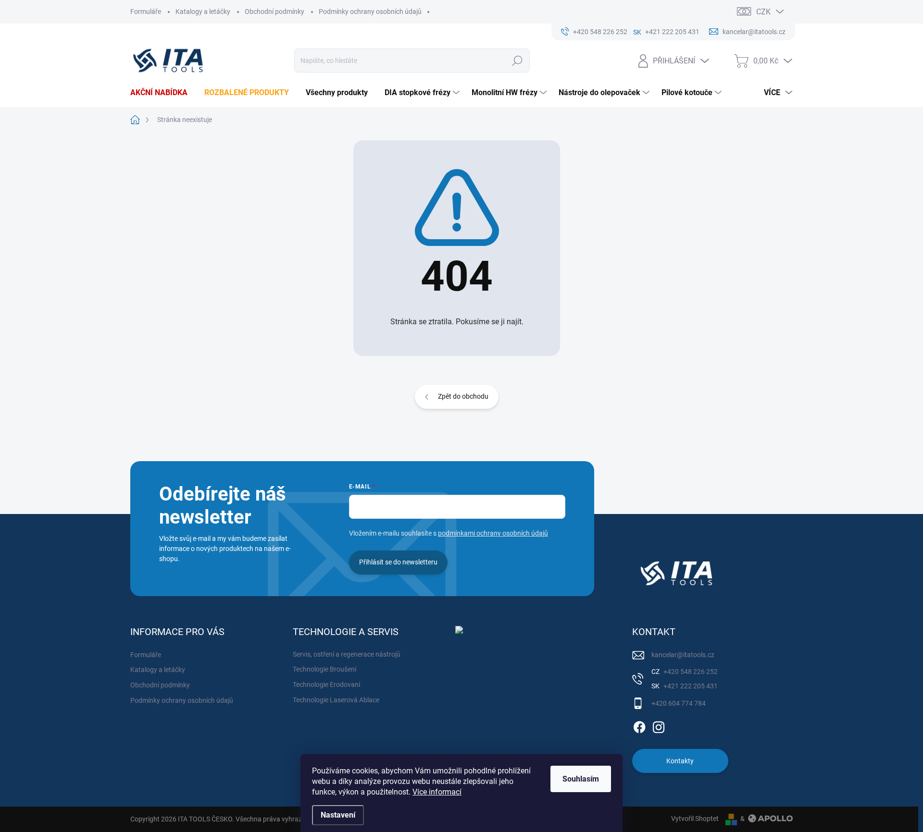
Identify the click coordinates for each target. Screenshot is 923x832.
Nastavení (338, 815)
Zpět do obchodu (463, 396)
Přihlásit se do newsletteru (398, 562)
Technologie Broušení (324, 669)
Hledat (517, 60)
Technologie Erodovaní (326, 684)
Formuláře (145, 11)
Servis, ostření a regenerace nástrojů (346, 654)
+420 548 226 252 (690, 671)
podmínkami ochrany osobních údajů (493, 533)
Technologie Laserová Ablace (336, 700)
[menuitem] (162, 92)
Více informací (437, 791)
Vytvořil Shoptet (695, 818)
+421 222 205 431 (690, 686)
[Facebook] (639, 725)
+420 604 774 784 (678, 703)
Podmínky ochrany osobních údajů (370, 11)
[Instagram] (658, 725)
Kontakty (680, 761)
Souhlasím (580, 778)
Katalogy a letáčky (202, 11)
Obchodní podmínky (274, 11)
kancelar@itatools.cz (682, 655)
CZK (763, 11)
